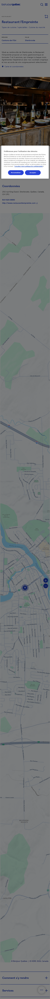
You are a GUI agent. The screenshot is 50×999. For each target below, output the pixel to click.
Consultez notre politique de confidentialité (29, 166)
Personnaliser (16, 172)
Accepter (33, 172)
